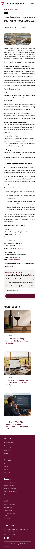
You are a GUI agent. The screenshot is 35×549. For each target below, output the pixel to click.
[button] (32, 3)
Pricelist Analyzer (9, 485)
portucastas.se (15, 260)
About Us (6, 464)
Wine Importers (8, 442)
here (11, 266)
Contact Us (7, 472)
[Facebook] (8, 538)
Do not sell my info (9, 513)
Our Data (6, 469)
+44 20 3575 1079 (9, 534)
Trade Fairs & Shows (10, 488)
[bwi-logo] (13, 3)
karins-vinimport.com (17, 248)
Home (5, 9)
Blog (11, 9)
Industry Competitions (10, 491)
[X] (11, 538)
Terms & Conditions (10, 504)
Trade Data (7, 450)
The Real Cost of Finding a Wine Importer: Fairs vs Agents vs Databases (17, 341)
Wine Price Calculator (10, 483)
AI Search (6, 453)
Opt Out (6, 516)
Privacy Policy (8, 507)
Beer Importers (8, 448)
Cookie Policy (8, 510)
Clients (6, 466)
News (17, 9)
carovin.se (13, 237)
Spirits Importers (9, 445)
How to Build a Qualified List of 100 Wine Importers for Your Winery (17, 382)
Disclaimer (7, 518)
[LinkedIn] (4, 538)
